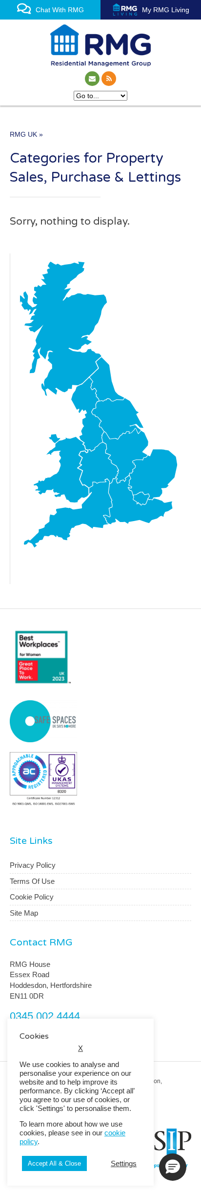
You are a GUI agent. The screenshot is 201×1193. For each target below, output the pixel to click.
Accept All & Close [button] (54, 1163)
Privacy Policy (33, 865)
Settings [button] (124, 1164)
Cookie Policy (32, 897)
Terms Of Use (32, 881)
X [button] (80, 1048)
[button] (172, 1167)
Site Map (24, 913)
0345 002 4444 (45, 1016)
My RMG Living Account (164, 13)
